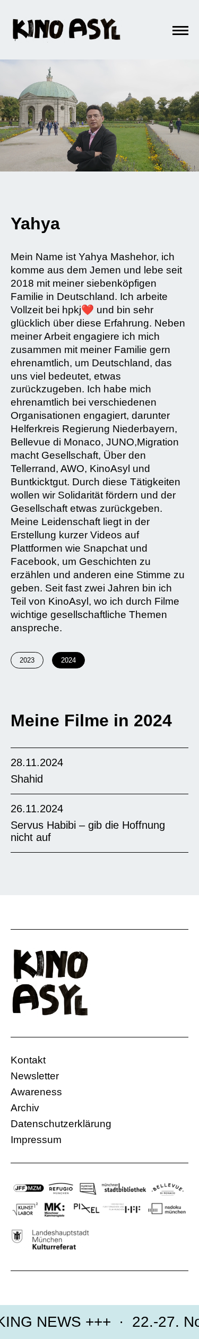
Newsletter (35, 1076)
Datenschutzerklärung (61, 1123)
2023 (27, 660)
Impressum (36, 1139)
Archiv (25, 1107)
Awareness (36, 1091)
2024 (68, 660)
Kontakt (28, 1060)
